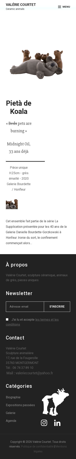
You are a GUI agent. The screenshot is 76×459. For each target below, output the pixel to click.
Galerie (10, 413)
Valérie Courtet (21, 5)
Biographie (13, 397)
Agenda (11, 421)
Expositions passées (20, 405)
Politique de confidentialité (37, 446)
